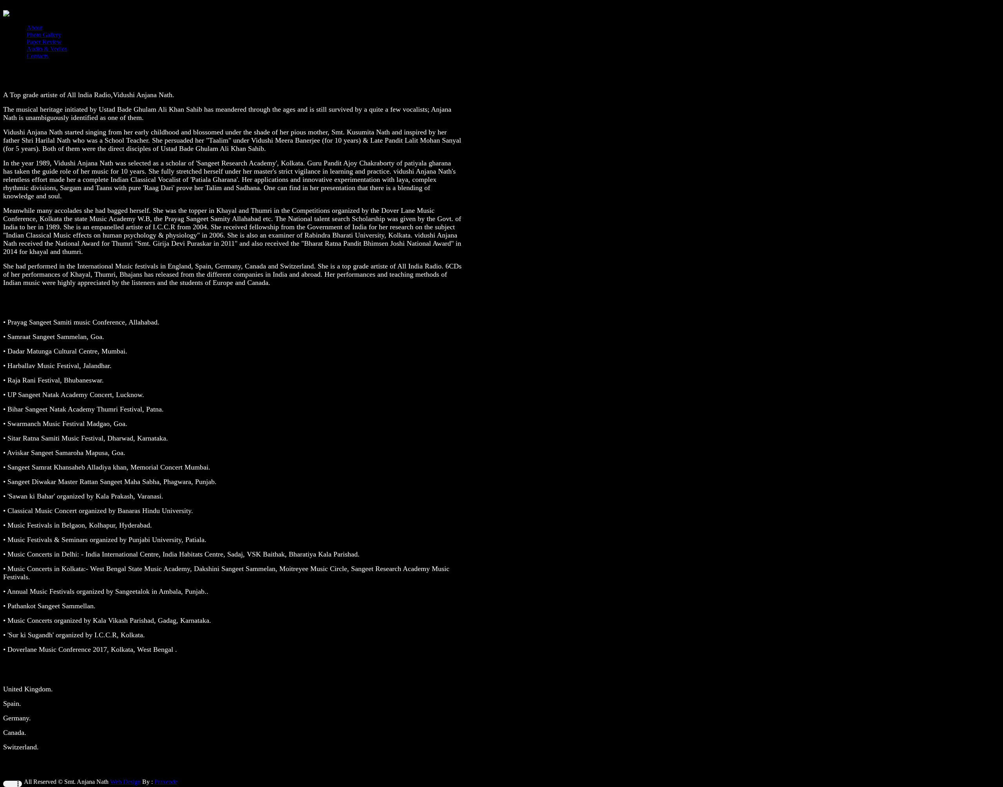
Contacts (37, 56)
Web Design (125, 781)
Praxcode (165, 781)
